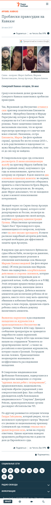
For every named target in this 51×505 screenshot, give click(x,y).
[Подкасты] (4, 476)
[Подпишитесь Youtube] (23, 470)
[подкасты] (20, 501)
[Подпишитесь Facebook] (10, 470)
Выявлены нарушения (14, 318)
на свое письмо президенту (23, 233)
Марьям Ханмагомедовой (16, 263)
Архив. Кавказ (10, 11)
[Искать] (43, 501)
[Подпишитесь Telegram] (29, 470)
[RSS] (42, 470)
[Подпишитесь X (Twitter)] (16, 470)
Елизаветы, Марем (12, 137)
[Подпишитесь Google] (4, 470)
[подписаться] (10, 476)
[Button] (19, 33)
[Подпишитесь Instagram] (35, 470)
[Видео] (32, 501)
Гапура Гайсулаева (12, 416)
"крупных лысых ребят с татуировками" (23, 382)
